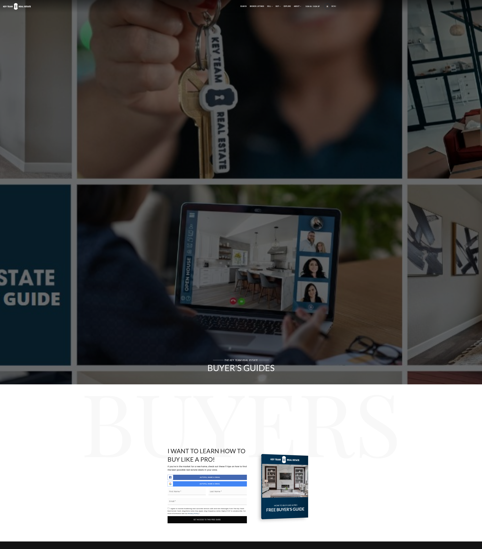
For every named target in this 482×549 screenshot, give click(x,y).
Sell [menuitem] (269, 6)
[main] (241, 270)
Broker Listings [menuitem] (257, 6)
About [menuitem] (297, 6)
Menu (334, 6)
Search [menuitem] (243, 6)
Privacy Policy (193, 513)
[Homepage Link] (17, 6)
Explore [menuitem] (287, 6)
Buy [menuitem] (277, 6)
